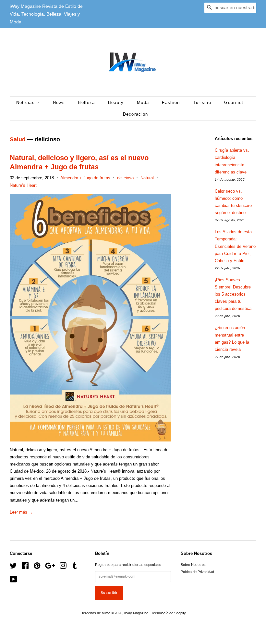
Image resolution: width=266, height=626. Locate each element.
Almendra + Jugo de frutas (85, 177)
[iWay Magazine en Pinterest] (37, 567)
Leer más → (21, 512)
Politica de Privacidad (197, 572)
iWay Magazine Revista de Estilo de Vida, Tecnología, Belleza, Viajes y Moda (46, 14)
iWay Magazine (136, 613)
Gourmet (233, 102)
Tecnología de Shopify (168, 613)
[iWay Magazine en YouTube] (13, 581)
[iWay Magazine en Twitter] (13, 567)
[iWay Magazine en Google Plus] (50, 567)
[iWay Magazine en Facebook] (25, 567)
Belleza (86, 102)
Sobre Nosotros (193, 565)
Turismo (202, 102)
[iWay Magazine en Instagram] (62, 567)
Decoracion (135, 114)
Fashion (171, 102)
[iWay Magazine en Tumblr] (74, 567)
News (59, 102)
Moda (143, 102)
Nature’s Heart (23, 185)
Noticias (26, 102)
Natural (147, 177)
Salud (18, 139)
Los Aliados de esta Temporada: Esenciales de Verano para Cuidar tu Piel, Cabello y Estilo (235, 246)
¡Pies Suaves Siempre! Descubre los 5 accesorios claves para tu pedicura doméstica (233, 294)
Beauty (116, 102)
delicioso (125, 177)
